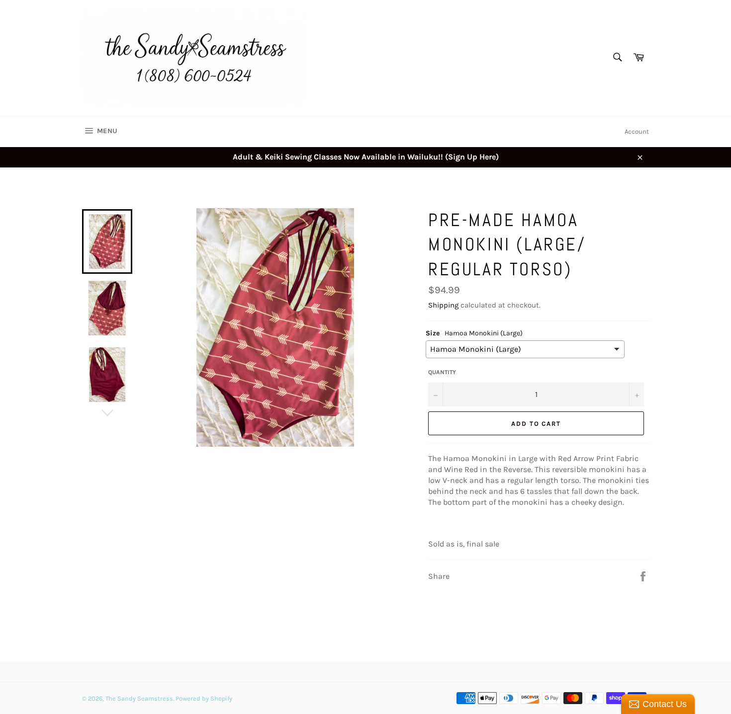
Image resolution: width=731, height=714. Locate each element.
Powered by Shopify (204, 698)
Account (637, 131)
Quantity (442, 372)
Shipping (443, 305)
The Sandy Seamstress (139, 698)
